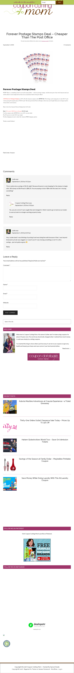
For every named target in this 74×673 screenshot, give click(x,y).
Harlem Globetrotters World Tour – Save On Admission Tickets (45, 441)
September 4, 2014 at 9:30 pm (24, 205)
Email (5, 293)
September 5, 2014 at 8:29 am (21, 233)
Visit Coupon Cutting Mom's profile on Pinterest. (37, 534)
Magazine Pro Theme (30, 669)
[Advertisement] (37, 24)
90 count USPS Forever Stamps (14, 111)
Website (5, 302)
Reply (8, 195)
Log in (60, 669)
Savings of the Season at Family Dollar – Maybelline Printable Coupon (45, 460)
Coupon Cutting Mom (28, 9)
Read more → (66, 348)
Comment (6, 265)
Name (5, 284)
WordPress (54, 669)
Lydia (13, 179)
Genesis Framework (44, 669)
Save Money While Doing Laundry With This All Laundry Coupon (45, 479)
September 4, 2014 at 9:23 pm (21, 181)
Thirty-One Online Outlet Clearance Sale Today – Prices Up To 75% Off (45, 421)
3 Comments (67, 45)
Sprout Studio (54, 667)
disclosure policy (45, 41)
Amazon (12, 152)
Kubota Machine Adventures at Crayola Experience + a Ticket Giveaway (45, 402)
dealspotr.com (37, 629)
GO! (59, 2)
